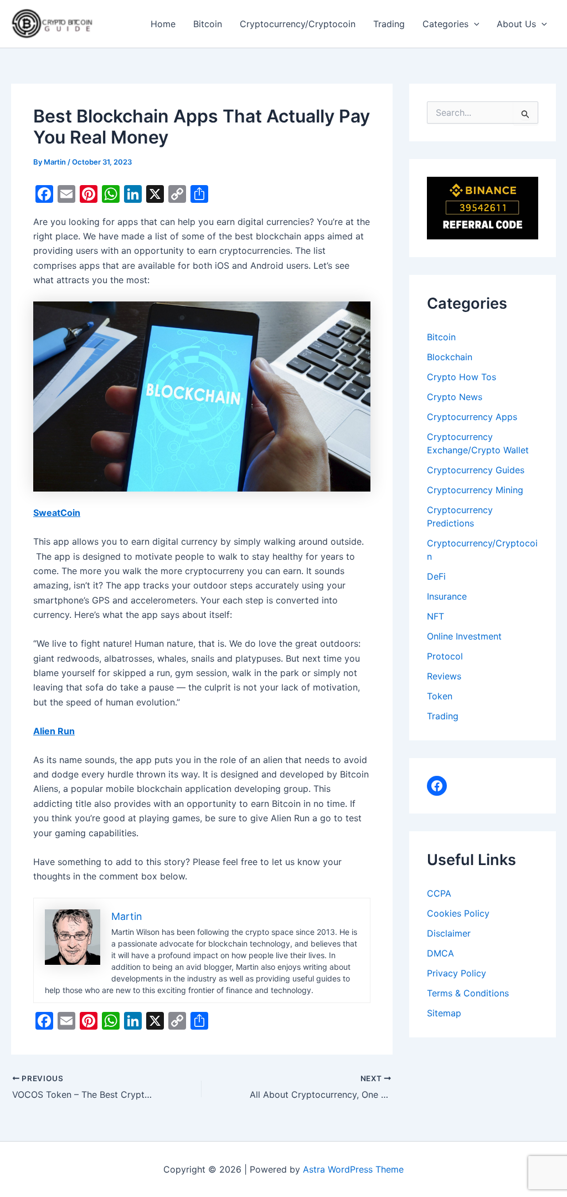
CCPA (439, 893)
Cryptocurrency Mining (475, 489)
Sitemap (444, 1013)
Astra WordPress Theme (353, 1169)
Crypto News (454, 396)
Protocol (445, 656)
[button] (474, 24)
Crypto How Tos (461, 376)
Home (163, 23)
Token (439, 696)
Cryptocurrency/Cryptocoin (297, 23)
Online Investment (464, 636)
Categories (445, 23)
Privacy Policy (456, 973)
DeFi (436, 576)
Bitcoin (207, 23)
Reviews (444, 676)
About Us (516, 23)
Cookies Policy (458, 913)
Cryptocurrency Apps (472, 416)
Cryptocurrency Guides (475, 469)
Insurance (447, 596)
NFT (435, 616)
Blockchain (449, 356)
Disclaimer (449, 933)
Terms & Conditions (468, 993)
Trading (389, 23)
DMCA (440, 953)
